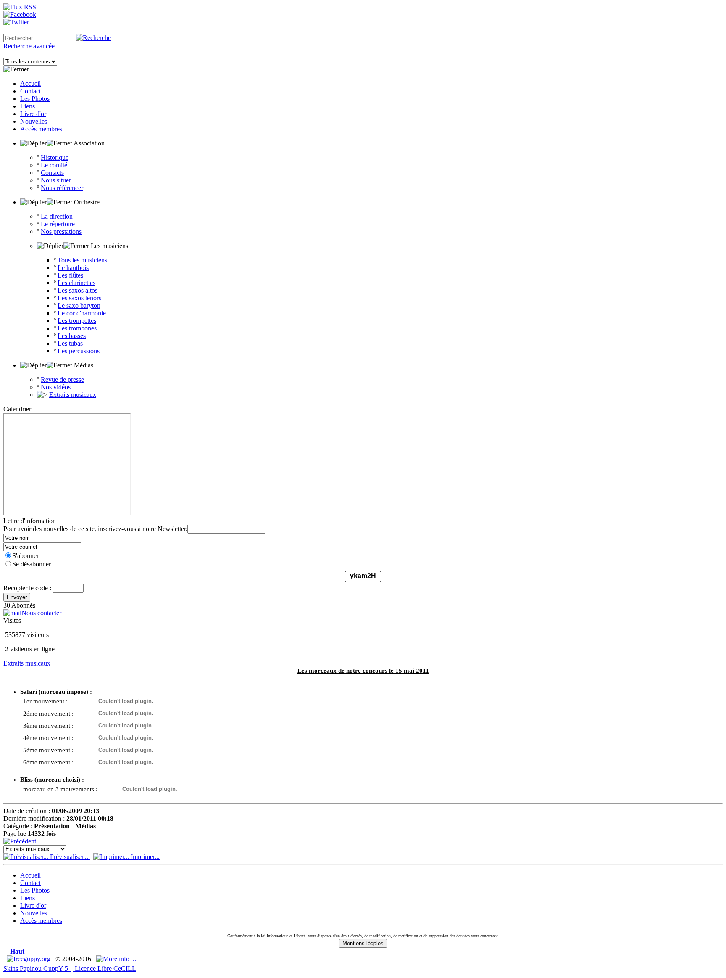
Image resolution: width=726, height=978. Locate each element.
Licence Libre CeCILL (104, 968)
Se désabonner (31, 564)
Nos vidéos (56, 387)
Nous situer (56, 180)
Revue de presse (62, 379)
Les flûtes (70, 275)
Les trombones (77, 328)
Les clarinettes (76, 282)
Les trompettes (77, 320)
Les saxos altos (77, 290)
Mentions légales (363, 943)
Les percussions (79, 350)
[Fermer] (16, 69)
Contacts (52, 172)
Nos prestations (61, 231)
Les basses (72, 335)
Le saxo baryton (79, 305)
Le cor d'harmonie (82, 313)
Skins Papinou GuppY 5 (37, 968)
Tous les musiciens (82, 260)
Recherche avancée (29, 46)
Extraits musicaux (72, 394)
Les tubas (70, 343)
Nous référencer (62, 187)
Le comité (54, 165)
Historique (54, 157)
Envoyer (17, 597)
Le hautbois (73, 267)
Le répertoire (58, 223)
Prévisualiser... (69, 856)
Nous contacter (41, 612)
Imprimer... (144, 856)
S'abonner (25, 555)
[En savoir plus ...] (117, 958)
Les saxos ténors (79, 297)
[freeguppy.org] (29, 958)
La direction (57, 216)
